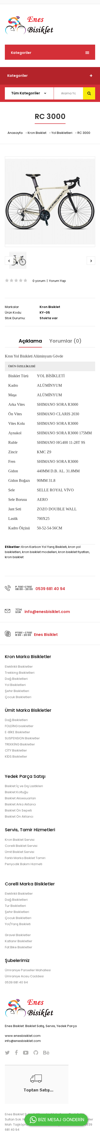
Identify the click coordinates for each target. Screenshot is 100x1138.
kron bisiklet (14, 557)
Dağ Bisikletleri (16, 678)
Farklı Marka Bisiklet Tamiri (25, 858)
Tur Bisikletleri (15, 905)
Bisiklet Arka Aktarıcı (20, 804)
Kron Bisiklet (37, 132)
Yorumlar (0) (65, 340)
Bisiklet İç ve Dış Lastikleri (24, 786)
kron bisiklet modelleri (39, 552)
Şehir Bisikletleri (17, 691)
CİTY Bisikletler (16, 750)
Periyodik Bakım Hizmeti (23, 864)
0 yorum (39, 280)
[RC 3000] (50, 202)
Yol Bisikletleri (61, 132)
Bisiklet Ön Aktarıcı (19, 816)
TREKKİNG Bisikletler (20, 744)
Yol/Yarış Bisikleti (18, 924)
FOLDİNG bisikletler (19, 726)
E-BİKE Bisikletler (17, 732)
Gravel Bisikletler (18, 935)
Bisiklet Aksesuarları (20, 798)
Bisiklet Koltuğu (16, 792)
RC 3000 (83, 132)
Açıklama (30, 340)
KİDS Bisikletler (16, 756)
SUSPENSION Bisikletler (22, 738)
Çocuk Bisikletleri (18, 697)
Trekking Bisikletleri (19, 672)
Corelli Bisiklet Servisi (21, 845)
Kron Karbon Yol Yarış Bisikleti (44, 546)
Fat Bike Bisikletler (18, 947)
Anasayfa (15, 132)
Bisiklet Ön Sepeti (18, 810)
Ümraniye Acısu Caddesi (24, 976)
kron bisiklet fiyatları (73, 552)
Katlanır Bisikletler (18, 941)
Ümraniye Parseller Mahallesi (28, 970)
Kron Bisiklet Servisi (19, 839)
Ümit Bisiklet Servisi (19, 852)
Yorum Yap (57, 280)
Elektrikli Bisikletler (19, 666)
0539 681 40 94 (16, 982)
